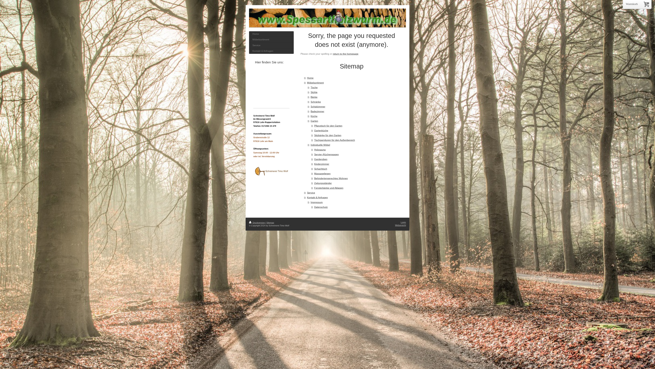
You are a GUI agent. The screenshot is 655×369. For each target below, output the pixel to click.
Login (403, 222)
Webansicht (400, 225)
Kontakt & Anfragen (317, 197)
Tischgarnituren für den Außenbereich (334, 140)
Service (311, 192)
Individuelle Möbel (320, 145)
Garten (314, 121)
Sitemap (270, 223)
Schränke (316, 101)
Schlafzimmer (318, 106)
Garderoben (320, 159)
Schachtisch (320, 168)
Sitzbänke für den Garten (327, 135)
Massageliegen (322, 173)
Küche (314, 116)
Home (310, 78)
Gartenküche (321, 130)
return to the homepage (345, 53)
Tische (314, 87)
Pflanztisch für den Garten (328, 125)
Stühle (314, 92)
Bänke (314, 97)
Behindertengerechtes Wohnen (331, 178)
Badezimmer (317, 111)
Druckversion (258, 223)
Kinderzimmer (321, 164)
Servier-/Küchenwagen (326, 154)
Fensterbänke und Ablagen (328, 188)
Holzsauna (320, 149)
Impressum (317, 202)
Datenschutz (321, 207)
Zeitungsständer (323, 183)
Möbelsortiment (315, 82)
